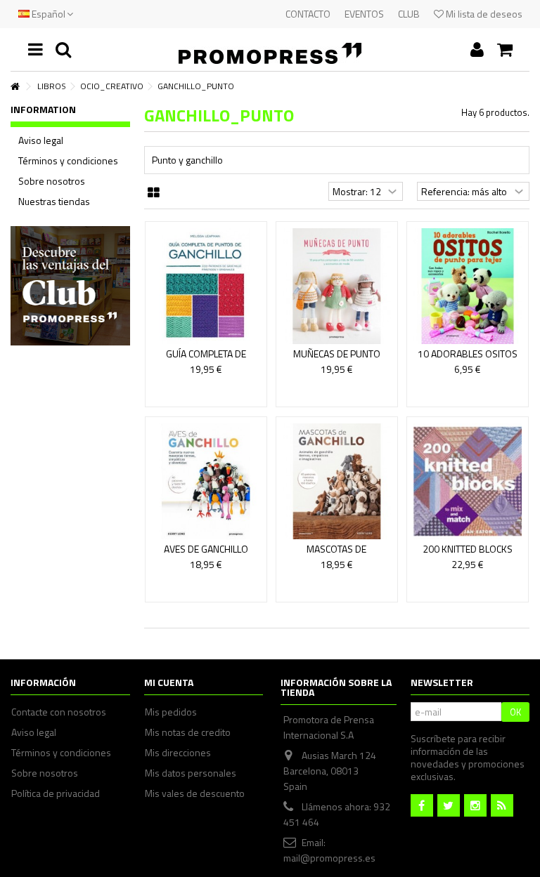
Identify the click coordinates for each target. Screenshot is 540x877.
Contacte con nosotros (58, 712)
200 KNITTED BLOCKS (468, 548)
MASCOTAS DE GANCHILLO (336, 555)
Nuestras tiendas (54, 201)
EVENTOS (364, 13)
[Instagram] (475, 805)
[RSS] (502, 805)
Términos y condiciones (68, 160)
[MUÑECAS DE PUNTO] (337, 286)
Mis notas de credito (188, 732)
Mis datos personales (190, 773)
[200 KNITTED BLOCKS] (467, 481)
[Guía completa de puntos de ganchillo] (206, 286)
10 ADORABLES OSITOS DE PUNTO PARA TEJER (468, 360)
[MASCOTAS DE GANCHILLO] (337, 481)
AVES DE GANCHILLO (206, 548)
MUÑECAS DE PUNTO (336, 353)
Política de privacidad (55, 793)
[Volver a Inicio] (15, 86)
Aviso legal (40, 140)
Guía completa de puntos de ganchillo (206, 360)
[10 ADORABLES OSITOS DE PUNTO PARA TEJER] (467, 286)
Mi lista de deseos (483, 13)
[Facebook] (422, 805)
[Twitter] (448, 805)
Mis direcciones (178, 752)
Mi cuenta (168, 682)
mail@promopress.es (329, 857)
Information (43, 109)
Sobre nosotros (51, 181)
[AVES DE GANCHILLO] (206, 481)
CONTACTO (307, 13)
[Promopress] (270, 49)
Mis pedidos (171, 712)
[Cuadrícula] (154, 193)
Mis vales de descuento (195, 793)
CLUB (409, 13)
